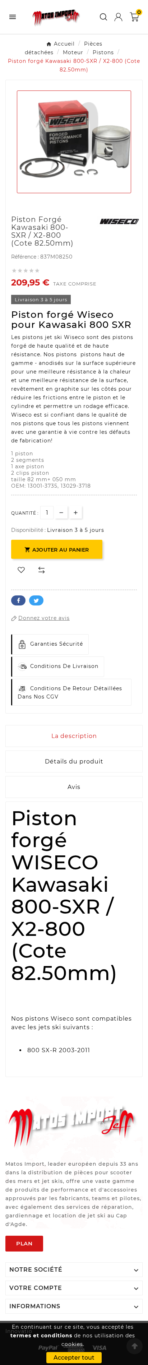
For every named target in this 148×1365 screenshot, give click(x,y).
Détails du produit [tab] (74, 761)
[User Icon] (118, 17)
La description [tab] (74, 736)
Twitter (36, 600)
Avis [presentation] (74, 787)
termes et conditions (41, 1335)
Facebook (18, 600)
